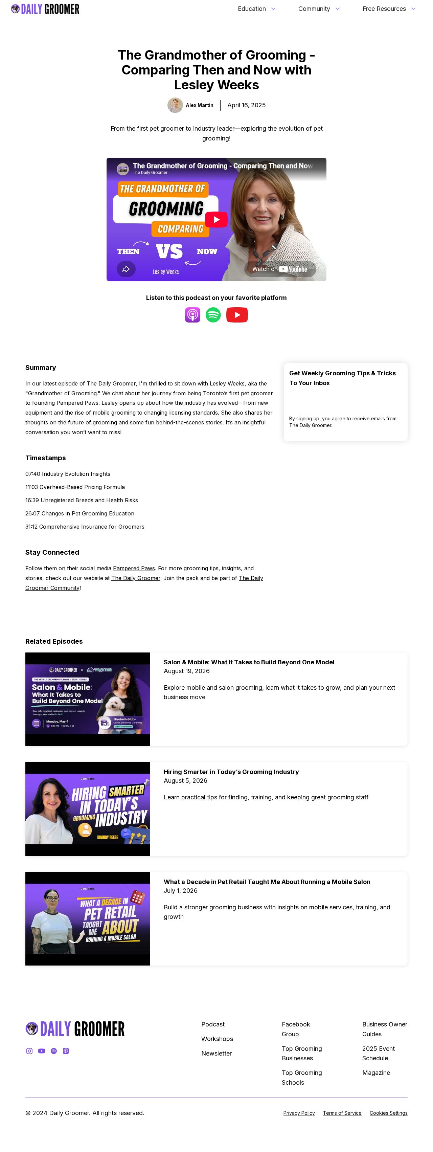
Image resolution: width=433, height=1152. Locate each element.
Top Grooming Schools (302, 1077)
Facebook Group (296, 1029)
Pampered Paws (134, 568)
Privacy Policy (299, 1113)
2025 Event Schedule (378, 1053)
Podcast (213, 1024)
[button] (257, 9)
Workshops (217, 1038)
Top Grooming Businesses (302, 1053)
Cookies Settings (389, 1113)
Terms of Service (342, 1113)
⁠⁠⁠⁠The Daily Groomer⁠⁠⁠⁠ (135, 578)
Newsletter (216, 1053)
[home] (45, 9)
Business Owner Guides (384, 1029)
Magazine (376, 1072)
